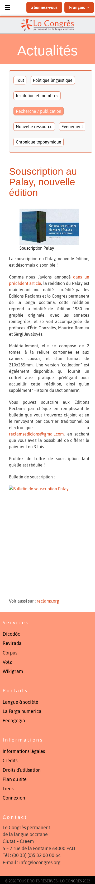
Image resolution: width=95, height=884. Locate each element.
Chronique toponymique (38, 142)
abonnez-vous (44, 7)
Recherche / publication (38, 111)
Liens (8, 788)
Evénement (72, 126)
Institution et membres (37, 95)
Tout (20, 80)
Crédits (10, 760)
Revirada (12, 643)
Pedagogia (14, 720)
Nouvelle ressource (34, 126)
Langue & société (20, 702)
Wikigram (13, 671)
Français (77, 7)
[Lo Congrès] (47, 25)
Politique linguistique (53, 80)
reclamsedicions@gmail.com (36, 434)
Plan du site (15, 779)
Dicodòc (11, 634)
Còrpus (10, 653)
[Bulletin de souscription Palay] (49, 539)
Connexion (14, 798)
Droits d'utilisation (22, 770)
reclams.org (48, 601)
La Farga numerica (22, 711)
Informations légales (24, 751)
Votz (7, 662)
